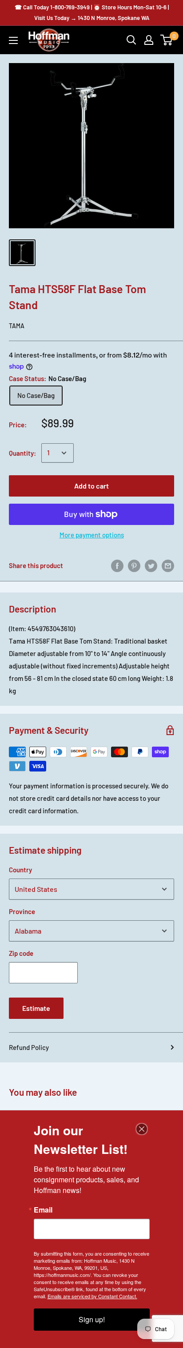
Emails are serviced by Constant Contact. (92, 1296)
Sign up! (92, 1319)
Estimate (36, 1008)
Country (20, 870)
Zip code (21, 953)
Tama (16, 326)
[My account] (148, 40)
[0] (166, 40)
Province (22, 911)
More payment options (92, 535)
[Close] (141, 1129)
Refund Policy (29, 1047)
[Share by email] (168, 565)
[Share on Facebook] (117, 565)
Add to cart (91, 485)
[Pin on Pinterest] (134, 565)
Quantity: (22, 453)
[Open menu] (13, 40)
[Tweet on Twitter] (151, 565)
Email (43, 1209)
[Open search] (131, 40)
